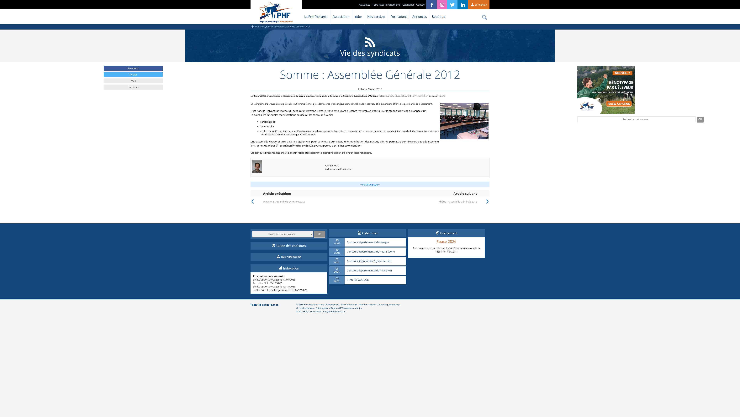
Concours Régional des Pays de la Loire (369, 261)
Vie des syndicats (264, 26)
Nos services (376, 16)
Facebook (133, 68)
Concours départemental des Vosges (368, 242)
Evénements (393, 4)
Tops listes (378, 4)
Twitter (133, 74)
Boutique (438, 16)
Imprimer (133, 87)
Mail (133, 81)
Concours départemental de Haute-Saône (371, 251)
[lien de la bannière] (606, 113)
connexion (480, 4)
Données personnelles (389, 304)
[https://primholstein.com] (252, 26)
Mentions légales (367, 304)
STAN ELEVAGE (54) (358, 280)
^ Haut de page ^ (370, 184)
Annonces (419, 16)
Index (358, 16)
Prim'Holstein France (264, 305)
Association (341, 16)
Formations (399, 16)
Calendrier (408, 4)
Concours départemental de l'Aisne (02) (369, 270)
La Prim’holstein (316, 16)
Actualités (364, 4)
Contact (420, 4)
